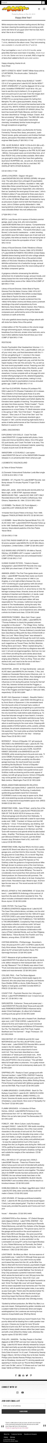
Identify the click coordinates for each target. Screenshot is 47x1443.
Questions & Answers (30, 1434)
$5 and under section (30, 58)
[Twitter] (27, 1375)
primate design (14, 1441)
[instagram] (17, 1392)
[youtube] (22, 1392)
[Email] (19, 1375)
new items (19, 55)
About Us (6, 1434)
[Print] (23, 1375)
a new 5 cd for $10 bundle (26, 50)
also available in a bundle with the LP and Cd (19, 45)
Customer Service (16, 1434)
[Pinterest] (31, 1375)
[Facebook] (16, 1375)
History (6, 1437)
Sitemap (12, 1437)
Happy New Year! (23, 17)
